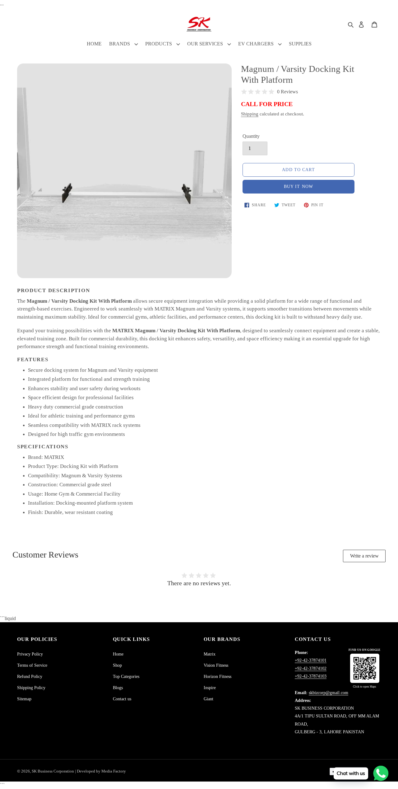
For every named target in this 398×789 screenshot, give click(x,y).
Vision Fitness (216, 665)
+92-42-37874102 (310, 668)
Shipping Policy (31, 687)
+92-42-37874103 (310, 676)
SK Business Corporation (53, 771)
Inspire (210, 687)
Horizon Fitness (217, 676)
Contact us (122, 699)
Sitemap (24, 699)
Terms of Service (32, 665)
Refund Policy (29, 676)
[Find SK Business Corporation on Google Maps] (364, 668)
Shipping (249, 113)
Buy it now (298, 186)
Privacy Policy (30, 654)
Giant (208, 699)
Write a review (364, 555)
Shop (117, 665)
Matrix (209, 654)
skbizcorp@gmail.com (328, 692)
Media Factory (113, 771)
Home (118, 654)
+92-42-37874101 (310, 660)
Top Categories (126, 676)
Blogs (118, 687)
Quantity (251, 136)
